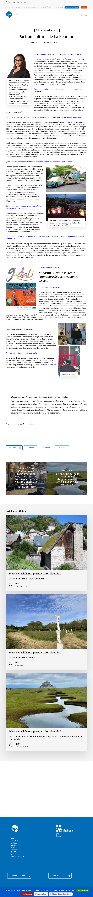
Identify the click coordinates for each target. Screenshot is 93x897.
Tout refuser (27, 894)
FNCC (36, 42)
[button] (86, 15)
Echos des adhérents (47, 30)
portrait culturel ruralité (47, 573)
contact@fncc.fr (17, 856)
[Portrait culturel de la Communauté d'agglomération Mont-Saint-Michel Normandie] (66, 478)
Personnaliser (41, 894)
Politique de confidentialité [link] (60, 894)
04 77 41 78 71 (15, 853)
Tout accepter (82, 890)
